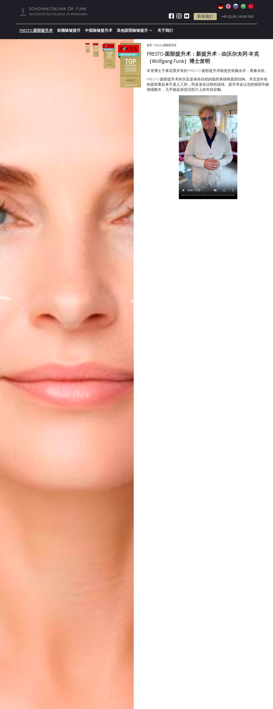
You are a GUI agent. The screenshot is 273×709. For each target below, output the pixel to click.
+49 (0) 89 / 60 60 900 (237, 16)
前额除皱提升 (69, 30)
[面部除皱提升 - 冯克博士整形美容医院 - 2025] (251, 7)
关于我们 (165, 30)
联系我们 (205, 16)
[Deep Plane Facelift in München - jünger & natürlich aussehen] (220, 7)
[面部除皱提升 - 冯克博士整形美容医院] (53, 14)
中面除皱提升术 (98, 30)
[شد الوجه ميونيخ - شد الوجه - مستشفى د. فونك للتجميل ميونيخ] (243, 7)
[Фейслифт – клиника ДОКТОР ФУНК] (235, 7)
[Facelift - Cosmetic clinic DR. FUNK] (228, 7)
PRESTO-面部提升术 (36, 30)
